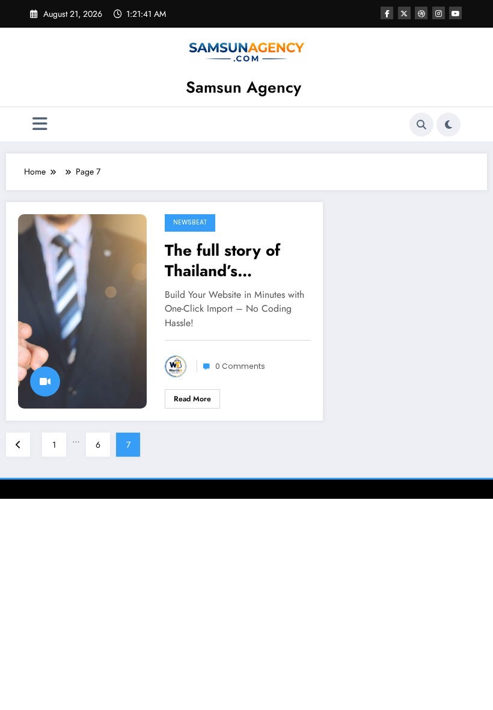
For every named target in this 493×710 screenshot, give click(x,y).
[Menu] (40, 124)
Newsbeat (190, 222)
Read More (192, 399)
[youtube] (455, 13)
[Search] (421, 125)
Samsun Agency (243, 87)
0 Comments (240, 366)
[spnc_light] (448, 125)
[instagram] (438, 13)
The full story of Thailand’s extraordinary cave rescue (234, 260)
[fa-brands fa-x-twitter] (404, 13)
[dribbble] (421, 13)
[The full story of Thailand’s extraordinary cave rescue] (82, 310)
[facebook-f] (387, 13)
